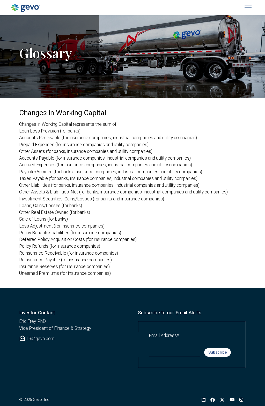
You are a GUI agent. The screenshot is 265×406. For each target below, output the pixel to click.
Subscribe (217, 352)
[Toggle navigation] (248, 7)
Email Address (164, 335)
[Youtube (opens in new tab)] (232, 399)
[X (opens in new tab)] (222, 399)
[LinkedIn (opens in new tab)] (203, 399)
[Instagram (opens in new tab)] (241, 399)
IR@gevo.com (37, 338)
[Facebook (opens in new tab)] (213, 399)
